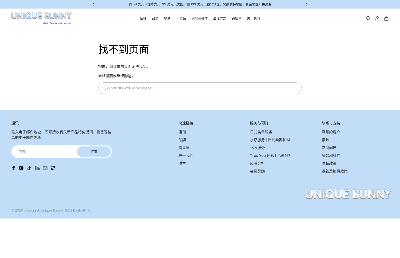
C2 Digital (75, 210)
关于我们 (253, 18)
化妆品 (181, 18)
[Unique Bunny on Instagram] (21, 169)
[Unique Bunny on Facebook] (13, 169)
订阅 (94, 151)
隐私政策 (329, 163)
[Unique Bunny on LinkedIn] (37, 169)
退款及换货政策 (335, 171)
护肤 (167, 18)
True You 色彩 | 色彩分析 (271, 155)
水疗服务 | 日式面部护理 (270, 140)
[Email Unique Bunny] (45, 169)
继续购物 (124, 76)
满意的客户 (331, 132)
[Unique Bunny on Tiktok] (29, 169)
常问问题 (329, 147)
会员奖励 (257, 171)
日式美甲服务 (261, 132)
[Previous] (93, 4)
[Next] (306, 4)
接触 (325, 140)
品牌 (155, 18)
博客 (182, 163)
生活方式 (219, 18)
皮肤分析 (257, 163)
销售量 (236, 18)
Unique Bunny (52, 210)
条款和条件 (331, 155)
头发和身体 (199, 18)
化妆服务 (257, 147)
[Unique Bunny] (41, 18)
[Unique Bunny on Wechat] (53, 169)
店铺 (143, 18)
